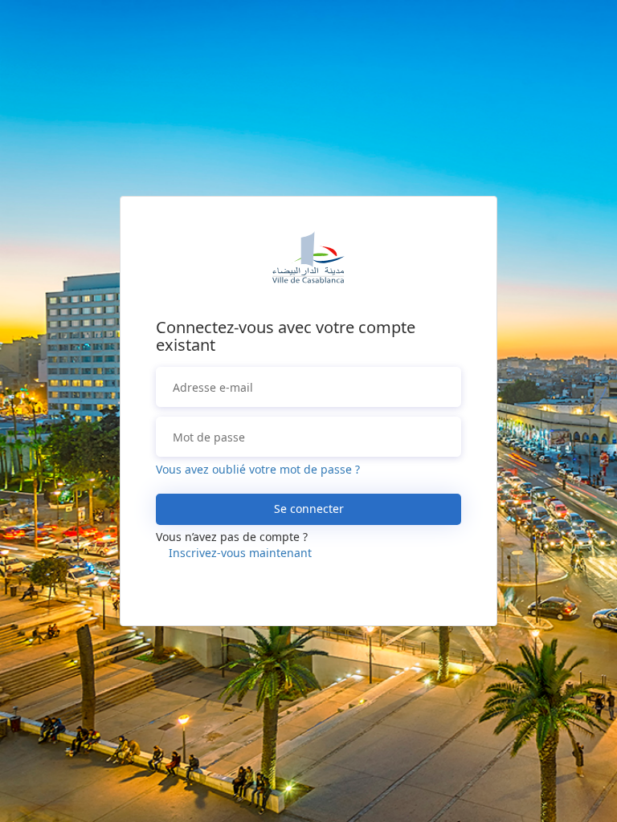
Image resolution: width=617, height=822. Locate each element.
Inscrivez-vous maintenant (240, 552)
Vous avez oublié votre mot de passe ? (258, 469)
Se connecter (309, 508)
